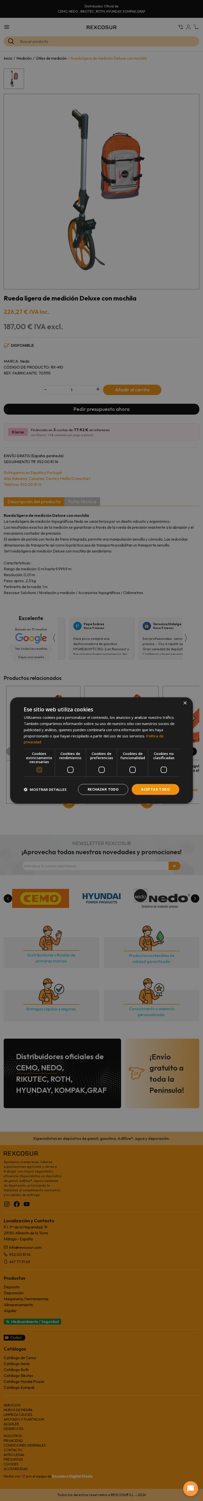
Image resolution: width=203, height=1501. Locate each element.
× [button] (185, 703)
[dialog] (101, 750)
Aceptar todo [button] (155, 789)
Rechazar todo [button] (103, 789)
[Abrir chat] (190, 1488)
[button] (45, 789)
